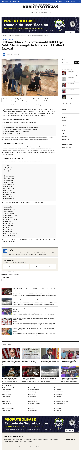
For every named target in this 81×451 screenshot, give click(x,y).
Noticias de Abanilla (58, 394)
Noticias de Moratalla (58, 391)
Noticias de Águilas (6, 401)
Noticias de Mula (31, 394)
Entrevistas (44, 15)
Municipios (64, 123)
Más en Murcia (41, 280)
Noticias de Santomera (32, 400)
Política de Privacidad (39, 447)
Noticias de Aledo (57, 408)
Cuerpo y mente (65, 142)
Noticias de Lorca (5, 391)
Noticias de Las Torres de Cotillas (34, 387)
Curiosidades (64, 136)
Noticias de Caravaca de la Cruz (8, 408)
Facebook (6, 441)
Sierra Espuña (64, 117)
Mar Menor (64, 109)
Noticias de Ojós (57, 412)
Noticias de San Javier (6, 405)
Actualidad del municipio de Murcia (10, 274)
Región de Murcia (15, 15)
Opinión (23, 15)
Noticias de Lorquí (57, 392)
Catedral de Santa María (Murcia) (9, 280)
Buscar (67, 1)
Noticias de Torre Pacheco (7, 403)
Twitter (24, 441)
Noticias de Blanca (57, 396)
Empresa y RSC (36, 15)
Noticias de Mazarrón (6, 396)
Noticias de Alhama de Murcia (33, 389)
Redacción (8, 54)
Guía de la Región (50, 280)
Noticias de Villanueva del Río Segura (61, 401)
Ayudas (63, 134)
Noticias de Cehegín (32, 396)
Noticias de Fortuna (58, 387)
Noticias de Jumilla (6, 410)
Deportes (57, 15)
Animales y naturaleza (66, 147)
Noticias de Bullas (31, 407)
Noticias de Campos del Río (59, 403)
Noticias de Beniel (31, 408)
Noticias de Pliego (57, 400)
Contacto (33, 447)
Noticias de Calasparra (32, 410)
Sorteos (60, 1)
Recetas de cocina (65, 139)
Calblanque (64, 120)
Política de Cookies (22, 447)
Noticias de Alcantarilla (6, 394)
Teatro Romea (33, 280)
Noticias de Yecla (5, 400)
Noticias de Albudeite (58, 407)
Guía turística (64, 106)
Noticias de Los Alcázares (33, 398)
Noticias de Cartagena (6, 389)
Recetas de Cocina (27, 439)
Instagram (11, 441)
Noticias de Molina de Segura (7, 392)
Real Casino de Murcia (23, 280)
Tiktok (20, 441)
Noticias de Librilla (58, 398)
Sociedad (51, 15)
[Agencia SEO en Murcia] (70, 439)
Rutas (63, 115)
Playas (63, 112)
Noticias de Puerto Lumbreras (34, 403)
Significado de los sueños (67, 144)
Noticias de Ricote (57, 405)
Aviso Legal (28, 447)
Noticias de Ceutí (31, 412)
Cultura (29, 15)
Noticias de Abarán (32, 405)
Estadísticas (30, 441)
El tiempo (64, 125)
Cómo (63, 150)
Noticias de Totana (5, 407)
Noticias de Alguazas (58, 389)
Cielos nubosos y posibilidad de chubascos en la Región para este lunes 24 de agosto (33, 299)
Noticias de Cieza (5, 398)
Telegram (16, 441)
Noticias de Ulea (57, 410)
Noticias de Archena (32, 391)
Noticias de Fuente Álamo (33, 401)
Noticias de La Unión (32, 392)
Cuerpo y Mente (19, 439)
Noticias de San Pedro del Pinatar (8, 412)
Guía (56, 1)
